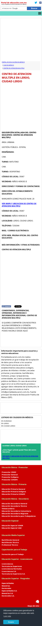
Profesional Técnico (10, 545)
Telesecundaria (8, 508)
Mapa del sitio (33, 606)
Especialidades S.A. (9, 591)
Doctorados (6, 588)
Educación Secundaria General (14, 503)
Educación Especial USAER (12, 525)
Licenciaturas (7, 564)
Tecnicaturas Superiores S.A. (13, 574)
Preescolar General (10, 474)
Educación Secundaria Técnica (14, 506)
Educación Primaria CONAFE (13, 494)
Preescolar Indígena (10, 477)
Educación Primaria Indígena (14, 491)
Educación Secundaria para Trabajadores (19, 516)
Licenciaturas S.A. (9, 571)
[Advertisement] (21, 40)
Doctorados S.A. (8, 596)
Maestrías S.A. (7, 593)
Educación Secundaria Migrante (15, 513)
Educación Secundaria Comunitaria (16, 511)
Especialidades (8, 583)
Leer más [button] (7, 616)
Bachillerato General (10, 540)
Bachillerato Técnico (10, 542)
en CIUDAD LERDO (8, 426)
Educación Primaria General (13, 489)
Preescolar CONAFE (10, 479)
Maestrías (6, 586)
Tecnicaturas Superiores (12, 566)
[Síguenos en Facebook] (39, 3)
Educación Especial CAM (12, 528)
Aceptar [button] (11, 622)
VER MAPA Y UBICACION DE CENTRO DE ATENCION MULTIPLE (19, 204)
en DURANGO (6, 421)
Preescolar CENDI (9, 472)
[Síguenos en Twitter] (36, 3)
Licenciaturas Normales (12, 569)
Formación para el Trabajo (13, 554)
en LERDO (5, 423)
